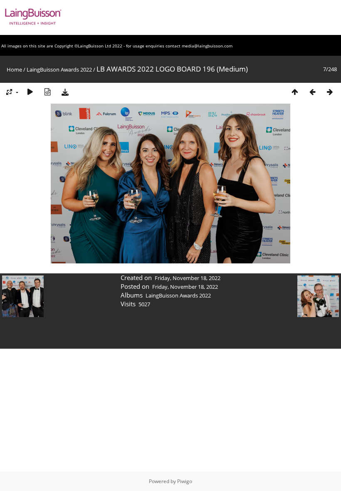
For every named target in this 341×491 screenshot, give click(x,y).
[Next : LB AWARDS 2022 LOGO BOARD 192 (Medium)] (330, 92)
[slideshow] (30, 92)
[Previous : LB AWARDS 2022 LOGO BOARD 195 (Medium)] (312, 92)
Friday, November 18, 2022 (187, 278)
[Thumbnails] (295, 92)
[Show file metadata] (47, 92)
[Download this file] (65, 92)
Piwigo (184, 481)
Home (14, 69)
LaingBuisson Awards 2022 (59, 69)
